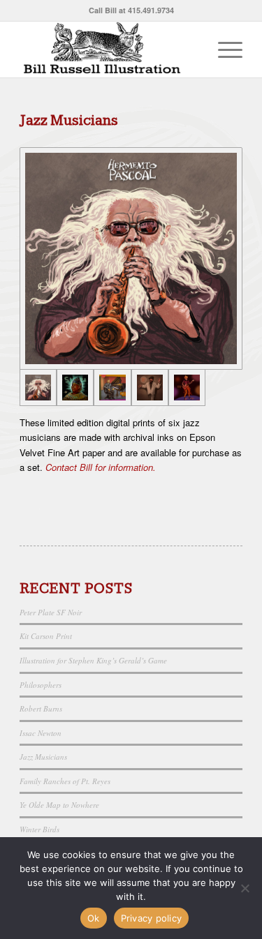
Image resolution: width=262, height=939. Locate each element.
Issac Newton (40, 733)
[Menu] (223, 49)
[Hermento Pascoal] (131, 258)
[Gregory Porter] (149, 387)
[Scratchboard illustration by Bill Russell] (109, 49)
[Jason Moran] (112, 387)
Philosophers (40, 684)
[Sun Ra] (75, 387)
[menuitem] (223, 49)
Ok (93, 918)
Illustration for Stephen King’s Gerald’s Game (93, 660)
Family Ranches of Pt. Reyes (65, 781)
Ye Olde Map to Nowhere (59, 804)
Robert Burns (41, 708)
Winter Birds (39, 829)
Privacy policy (151, 918)
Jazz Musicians (43, 756)
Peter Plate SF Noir (51, 612)
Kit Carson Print (46, 636)
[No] (245, 888)
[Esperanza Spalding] (186, 387)
